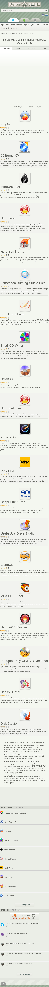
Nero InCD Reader (13, 627)
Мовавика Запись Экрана (15, 813)
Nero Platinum (10, 408)
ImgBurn (6, 124)
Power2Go (8, 437)
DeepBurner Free (12, 502)
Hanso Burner (10, 692)
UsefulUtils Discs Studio (17, 533)
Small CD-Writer (11, 345)
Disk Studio (8, 723)
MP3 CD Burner (11, 596)
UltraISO (6, 379)
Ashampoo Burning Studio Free (23, 283)
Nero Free (7, 218)
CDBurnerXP (9, 155)
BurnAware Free (12, 314)
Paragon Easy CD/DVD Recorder (24, 661)
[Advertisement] (24, 78)
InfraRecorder (10, 187)
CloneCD (6, 564)
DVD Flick (7, 470)
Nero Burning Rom (13, 251)
